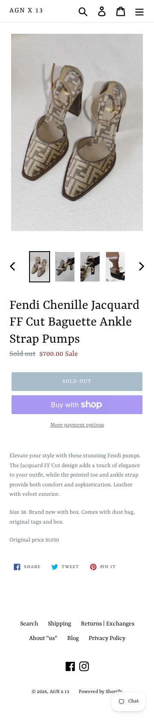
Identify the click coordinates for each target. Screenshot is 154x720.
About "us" (43, 638)
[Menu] (139, 11)
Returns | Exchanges (107, 623)
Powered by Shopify (100, 692)
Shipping (59, 623)
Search (29, 623)
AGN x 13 (26, 11)
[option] (39, 266)
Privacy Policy (107, 638)
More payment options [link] (77, 425)
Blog (73, 638)
